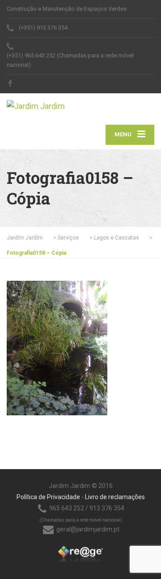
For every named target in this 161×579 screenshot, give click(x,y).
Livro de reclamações (115, 497)
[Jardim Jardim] (43, 103)
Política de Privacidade (48, 497)
